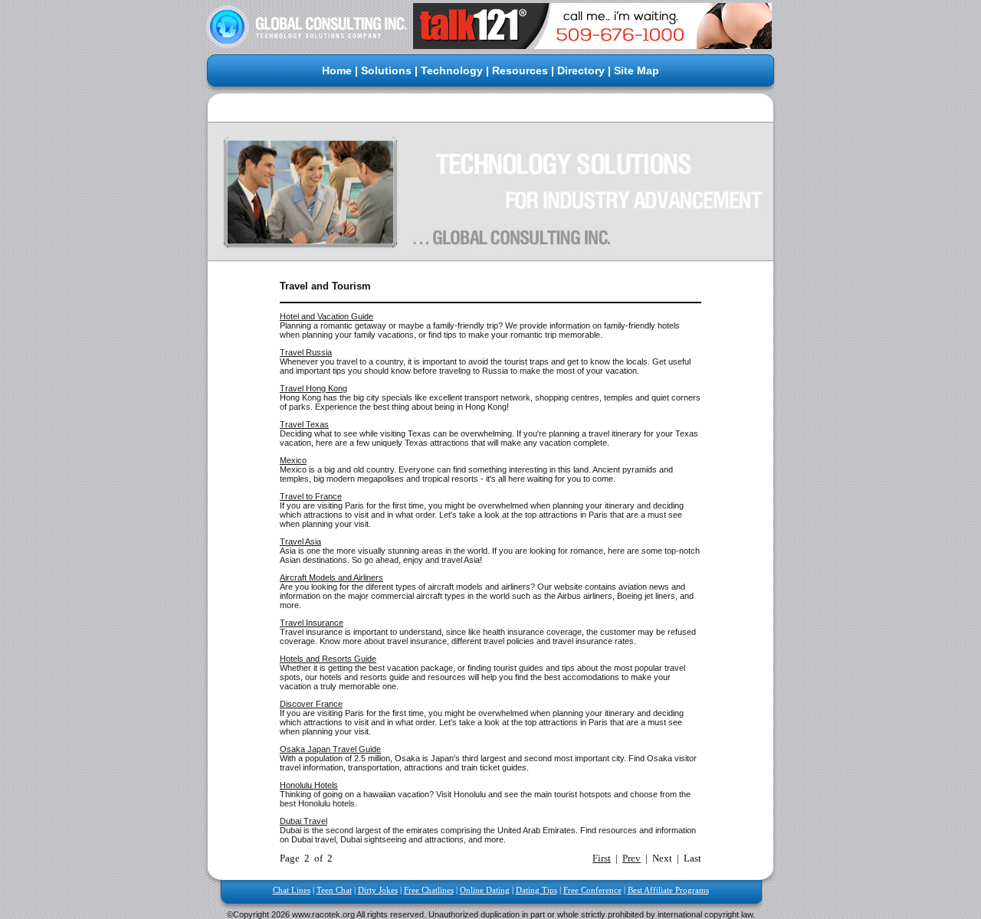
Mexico (293, 460)
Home (337, 70)
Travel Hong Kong (313, 388)
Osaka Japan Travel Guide (330, 749)
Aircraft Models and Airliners (331, 577)
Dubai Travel (303, 821)
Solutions (386, 70)
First (601, 858)
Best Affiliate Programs (668, 890)
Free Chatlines (429, 890)
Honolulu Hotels (309, 785)
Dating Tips (536, 890)
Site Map (636, 70)
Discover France (311, 703)
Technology (452, 70)
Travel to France (311, 496)
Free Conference (592, 890)
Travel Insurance (311, 622)
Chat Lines (291, 890)
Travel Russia (306, 352)
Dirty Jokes (378, 890)
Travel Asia (300, 541)
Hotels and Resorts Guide (328, 658)
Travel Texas (304, 424)
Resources (520, 70)
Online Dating (485, 890)
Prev (631, 858)
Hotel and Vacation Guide (326, 316)
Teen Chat (334, 890)
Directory (581, 70)
